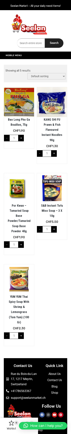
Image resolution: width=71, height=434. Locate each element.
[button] (43, 425)
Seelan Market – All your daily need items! (35, 6)
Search (54, 43)
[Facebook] (42, 414)
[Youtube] (54, 414)
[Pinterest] (60, 414)
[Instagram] (48, 414)
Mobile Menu (14, 55)
